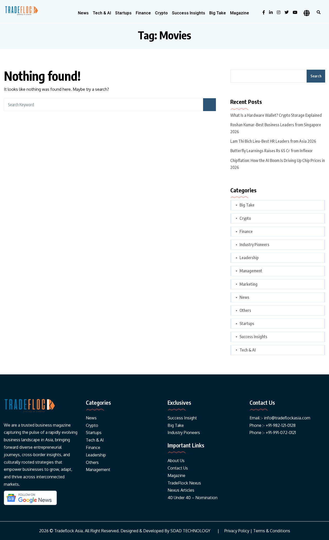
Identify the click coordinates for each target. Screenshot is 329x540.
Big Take (217, 13)
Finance (143, 13)
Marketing (249, 284)
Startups (123, 13)
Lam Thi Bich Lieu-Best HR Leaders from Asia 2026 (273, 141)
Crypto (161, 13)
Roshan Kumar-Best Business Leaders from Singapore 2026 (275, 128)
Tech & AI (102, 13)
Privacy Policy (236, 530)
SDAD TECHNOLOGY (190, 530)
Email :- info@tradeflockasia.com (280, 417)
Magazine (239, 13)
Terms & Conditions (271, 530)
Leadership (249, 257)
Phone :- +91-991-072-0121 (273, 432)
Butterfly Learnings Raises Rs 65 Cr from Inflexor (271, 150)
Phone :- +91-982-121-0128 (273, 425)
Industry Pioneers (254, 244)
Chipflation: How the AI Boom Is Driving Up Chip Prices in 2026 (277, 164)
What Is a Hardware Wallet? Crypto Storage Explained (276, 115)
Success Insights (188, 13)
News (83, 13)
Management (251, 270)
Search (315, 76)
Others (245, 310)
